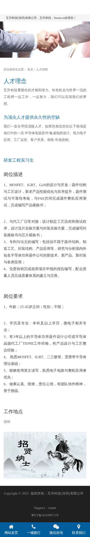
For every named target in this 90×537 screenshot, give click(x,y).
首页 (30, 69)
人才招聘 (42, 69)
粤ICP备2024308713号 (45, 515)
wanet (52, 508)
